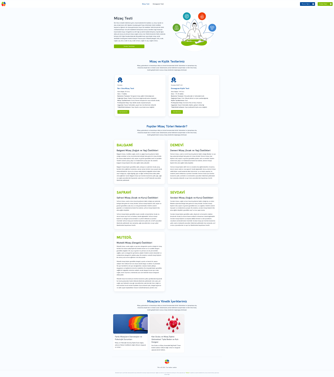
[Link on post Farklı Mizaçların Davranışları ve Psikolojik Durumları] (130, 324)
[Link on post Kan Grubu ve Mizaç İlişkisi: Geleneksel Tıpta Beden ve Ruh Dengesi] (167, 324)
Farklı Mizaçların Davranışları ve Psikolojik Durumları (128, 338)
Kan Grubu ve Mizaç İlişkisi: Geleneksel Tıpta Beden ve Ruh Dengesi (164, 339)
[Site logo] (3, 4)
